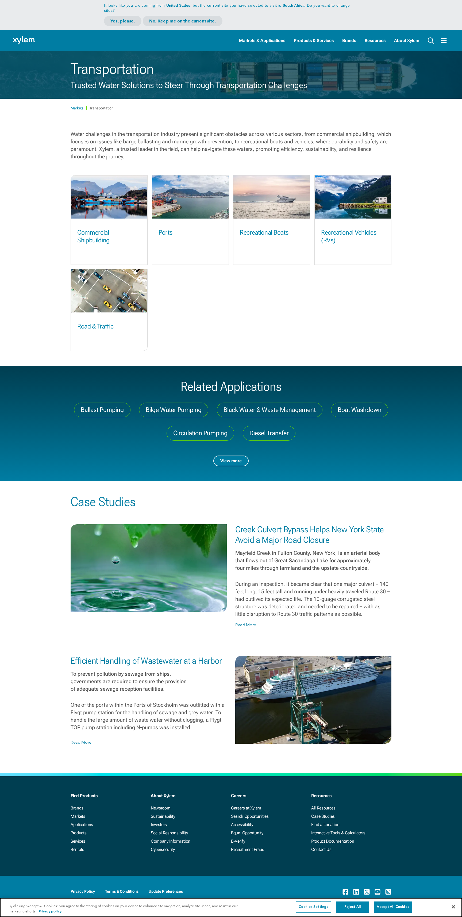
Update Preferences (166, 891)
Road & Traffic (95, 326)
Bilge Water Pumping (174, 410)
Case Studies (323, 816)
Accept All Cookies (393, 907)
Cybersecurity (163, 849)
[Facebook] (345, 892)
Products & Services (314, 40)
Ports (165, 232)
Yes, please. (122, 21)
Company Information (170, 841)
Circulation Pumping (200, 433)
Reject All (352, 907)
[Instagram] (388, 892)
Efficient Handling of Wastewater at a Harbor (146, 661)
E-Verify (238, 841)
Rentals (77, 849)
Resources (375, 40)
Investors (159, 824)
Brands (349, 40)
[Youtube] (377, 892)
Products (78, 832)
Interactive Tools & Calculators (338, 832)
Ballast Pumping (102, 410)
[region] (231, 907)
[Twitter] (367, 892)
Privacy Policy (83, 891)
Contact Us (321, 849)
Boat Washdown (360, 410)
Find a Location (325, 824)
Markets (77, 108)
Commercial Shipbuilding (93, 236)
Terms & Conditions (121, 891)
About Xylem (406, 40)
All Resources (323, 808)
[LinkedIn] (356, 892)
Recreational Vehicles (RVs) (348, 236)
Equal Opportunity (247, 832)
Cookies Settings (313, 907)
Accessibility (242, 824)
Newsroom (160, 808)
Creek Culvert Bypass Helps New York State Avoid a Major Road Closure (309, 534)
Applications (82, 824)
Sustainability (163, 816)
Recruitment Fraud (247, 849)
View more (231, 460)
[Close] (453, 907)
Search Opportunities (250, 816)
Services (78, 841)
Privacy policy (49, 911)
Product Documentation (332, 841)
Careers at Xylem (246, 808)
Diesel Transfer (269, 433)
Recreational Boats (264, 232)
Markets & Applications (262, 40)
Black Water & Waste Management (270, 410)
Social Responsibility (169, 832)
